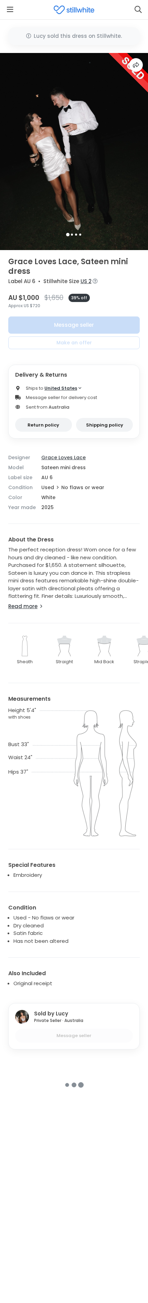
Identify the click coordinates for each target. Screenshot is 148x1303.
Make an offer (74, 342)
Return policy (43, 425)
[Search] (138, 10)
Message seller (74, 325)
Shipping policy (104, 425)
